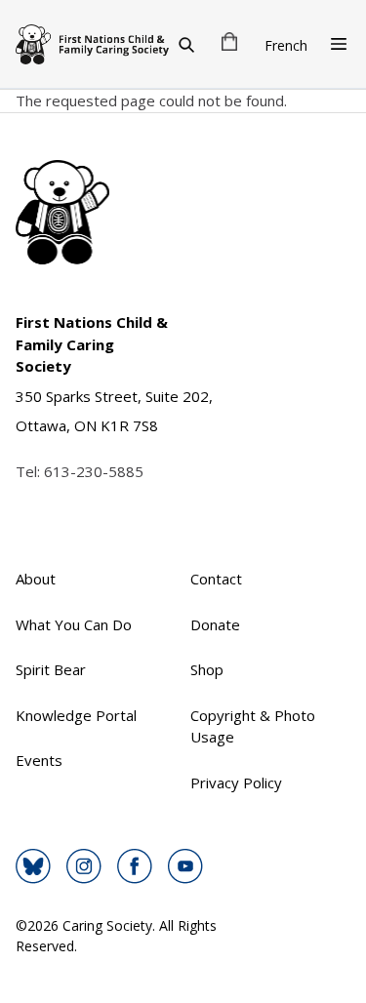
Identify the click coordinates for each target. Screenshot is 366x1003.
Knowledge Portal (76, 715)
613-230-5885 (93, 471)
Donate (215, 624)
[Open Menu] (338, 43)
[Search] (186, 43)
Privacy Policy (236, 782)
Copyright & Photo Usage (252, 726)
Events (39, 760)
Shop (207, 669)
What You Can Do (74, 624)
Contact (216, 578)
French (285, 45)
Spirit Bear (51, 669)
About (36, 578)
